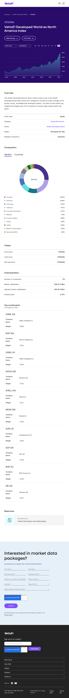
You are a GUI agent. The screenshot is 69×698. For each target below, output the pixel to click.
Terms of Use (62, 691)
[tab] (8, 154)
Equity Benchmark (57, 121)
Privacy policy (52, 691)
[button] (63, 3)
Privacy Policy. (8, 615)
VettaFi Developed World (56, 126)
